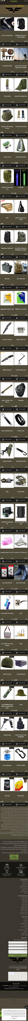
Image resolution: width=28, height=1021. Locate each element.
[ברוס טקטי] (7, 273)
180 (26, 163)
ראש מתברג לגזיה (7, 765)
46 (13, 528)
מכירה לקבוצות (24, 923)
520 (26, 102)
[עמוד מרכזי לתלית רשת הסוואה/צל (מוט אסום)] (21, 61)
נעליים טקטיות (24, 899)
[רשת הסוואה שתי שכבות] (21, 91)
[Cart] (1, 1)
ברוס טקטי (7, 279)
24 (13, 680)
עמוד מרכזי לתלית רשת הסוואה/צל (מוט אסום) (21, 66)
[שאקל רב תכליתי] (21, 760)
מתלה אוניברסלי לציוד (20, 126)
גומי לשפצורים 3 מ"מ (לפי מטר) (20, 523)
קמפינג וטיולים (24, 888)
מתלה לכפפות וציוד (7, 66)
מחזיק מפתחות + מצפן (7, 431)
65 (26, 497)
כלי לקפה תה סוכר (20, 339)
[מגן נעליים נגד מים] (21, 579)
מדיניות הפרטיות (14, 1016)
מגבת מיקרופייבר (21, 674)
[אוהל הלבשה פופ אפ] (21, 152)
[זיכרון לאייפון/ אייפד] (7, 578)
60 (13, 193)
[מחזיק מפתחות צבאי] (21, 457)
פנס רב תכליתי (7, 157)
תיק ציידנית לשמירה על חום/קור (7, 644)
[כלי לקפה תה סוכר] (21, 335)
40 (13, 163)
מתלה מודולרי (7, 96)
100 (16, 163)
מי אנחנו (25, 920)
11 (26, 193)
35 (13, 345)
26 (26, 437)
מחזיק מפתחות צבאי (21, 461)
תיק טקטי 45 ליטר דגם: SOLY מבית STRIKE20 (21, 249)
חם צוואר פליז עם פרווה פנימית (7, 127)
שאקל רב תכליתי (21, 765)
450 (26, 254)
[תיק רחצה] (7, 790)
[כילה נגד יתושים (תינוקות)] (7, 548)
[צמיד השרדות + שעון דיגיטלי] (7, 395)
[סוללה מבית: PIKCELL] (21, 304)
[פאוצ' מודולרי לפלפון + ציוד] (7, 182)
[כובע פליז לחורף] (7, 669)
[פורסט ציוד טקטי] (14, 1)
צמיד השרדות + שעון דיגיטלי (7, 401)
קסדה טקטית (24, 904)
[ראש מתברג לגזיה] (7, 760)
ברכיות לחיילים (24, 911)
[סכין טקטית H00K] (7, 365)
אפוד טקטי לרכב (21, 279)
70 (2, 285)
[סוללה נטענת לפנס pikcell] (7, 305)
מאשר (14, 1018)
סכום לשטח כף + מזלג (7, 35)
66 (26, 680)
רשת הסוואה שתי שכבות (21, 96)
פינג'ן (21, 613)
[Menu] (27, 1)
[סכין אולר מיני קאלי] (7, 334)
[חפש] (24, 1)
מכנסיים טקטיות (23, 912)
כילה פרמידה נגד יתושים (21, 552)
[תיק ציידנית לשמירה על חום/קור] (7, 638)
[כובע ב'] (21, 699)
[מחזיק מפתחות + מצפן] (7, 426)
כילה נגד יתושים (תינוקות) (7, 552)
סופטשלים (25, 901)
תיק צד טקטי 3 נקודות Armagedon (20, 736)
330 (26, 72)
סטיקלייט (20, 187)
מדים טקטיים (24, 897)
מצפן (7, 492)
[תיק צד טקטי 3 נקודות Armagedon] (21, 730)
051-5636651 (15, 985)
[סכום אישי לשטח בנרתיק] (7, 609)
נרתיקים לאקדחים (23, 886)
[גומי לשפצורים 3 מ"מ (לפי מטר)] (21, 521)
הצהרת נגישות (24, 933)
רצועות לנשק (24, 906)
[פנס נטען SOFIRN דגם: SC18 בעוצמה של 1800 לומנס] (7, 699)
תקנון (26, 928)
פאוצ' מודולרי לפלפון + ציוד (7, 188)
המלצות (25, 925)
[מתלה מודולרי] (7, 91)
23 (13, 619)
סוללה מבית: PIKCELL (20, 309)
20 (2, 163)
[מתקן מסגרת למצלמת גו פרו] (7, 518)
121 (13, 558)
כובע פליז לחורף (7, 674)
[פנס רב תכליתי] (7, 151)
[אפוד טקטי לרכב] (21, 273)
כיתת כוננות (24, 902)
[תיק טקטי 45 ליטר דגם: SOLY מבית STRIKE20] (21, 243)
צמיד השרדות (20, 431)
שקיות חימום (21, 796)
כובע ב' (21, 704)
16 (13, 437)
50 (13, 132)
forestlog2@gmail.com (14, 987)
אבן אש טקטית (7, 735)
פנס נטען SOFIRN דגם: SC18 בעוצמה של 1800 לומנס (7, 706)
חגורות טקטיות (24, 907)
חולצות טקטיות (24, 914)
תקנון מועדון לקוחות (22, 930)
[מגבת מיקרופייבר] (21, 669)
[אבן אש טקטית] (7, 730)
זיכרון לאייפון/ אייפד (7, 583)
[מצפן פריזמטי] (21, 486)
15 (13, 72)
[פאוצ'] (7, 213)
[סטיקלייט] (21, 185)
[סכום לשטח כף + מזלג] (7, 30)
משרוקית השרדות (7, 461)
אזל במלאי (12, 657)
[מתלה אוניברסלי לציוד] (21, 121)
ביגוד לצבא (25, 883)
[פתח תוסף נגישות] (26, 1007)
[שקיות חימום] (21, 790)
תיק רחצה (7, 796)
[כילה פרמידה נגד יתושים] (21, 547)
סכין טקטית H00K (7, 370)
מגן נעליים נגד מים (21, 583)
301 (13, 589)
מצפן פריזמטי (20, 492)
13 (26, 771)
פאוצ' (7, 218)
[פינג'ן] (21, 609)
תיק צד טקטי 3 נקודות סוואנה (20, 218)
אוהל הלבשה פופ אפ (21, 157)
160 (12, 710)
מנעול (20, 644)
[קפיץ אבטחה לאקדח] (21, 364)
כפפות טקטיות (24, 909)
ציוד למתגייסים (24, 891)
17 (26, 649)
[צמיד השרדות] (21, 426)
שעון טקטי (21, 400)
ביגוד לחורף (24, 885)
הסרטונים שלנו (24, 927)
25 (13, 41)
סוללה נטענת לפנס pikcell (7, 309)
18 (26, 467)
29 (13, 315)
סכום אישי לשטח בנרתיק (7, 613)
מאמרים (25, 922)
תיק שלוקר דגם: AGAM (7, 248)
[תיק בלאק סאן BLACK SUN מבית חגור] (21, 30)
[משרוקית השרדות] (7, 458)
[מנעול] (21, 638)
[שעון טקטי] (21, 397)
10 (13, 102)
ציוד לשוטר (24, 890)
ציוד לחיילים (24, 881)
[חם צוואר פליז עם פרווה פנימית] (7, 121)
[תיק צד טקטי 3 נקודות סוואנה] (21, 213)
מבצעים (25, 893)
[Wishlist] (3, 1)
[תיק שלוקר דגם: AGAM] (7, 243)
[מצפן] (7, 487)
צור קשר (25, 932)
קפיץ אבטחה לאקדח (21, 370)
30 (2, 132)
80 (2, 254)
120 (26, 224)
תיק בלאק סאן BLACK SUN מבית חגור (20, 36)
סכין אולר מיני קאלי (7, 339)
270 (26, 41)
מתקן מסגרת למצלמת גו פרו (7, 523)
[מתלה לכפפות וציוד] (7, 60)
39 (13, 406)
